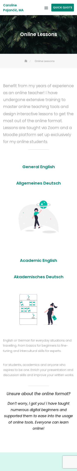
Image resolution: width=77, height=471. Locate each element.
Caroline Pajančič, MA (13, 7)
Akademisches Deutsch (38, 277)
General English (38, 167)
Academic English (38, 260)
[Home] (26, 61)
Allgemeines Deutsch (38, 183)
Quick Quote (62, 7)
